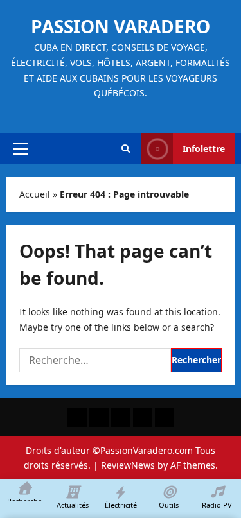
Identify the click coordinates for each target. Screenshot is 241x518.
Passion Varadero (120, 26)
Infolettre (204, 148)
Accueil (34, 194)
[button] (20, 148)
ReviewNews (128, 465)
